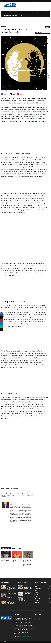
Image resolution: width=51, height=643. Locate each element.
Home (2, 24)
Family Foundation (33, 409)
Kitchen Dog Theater (14, 488)
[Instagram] (49, 1)
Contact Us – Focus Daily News (27, 0)
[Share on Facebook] (1, 314)
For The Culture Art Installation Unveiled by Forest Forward (42, 54)
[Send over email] (1, 326)
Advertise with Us (18, 0)
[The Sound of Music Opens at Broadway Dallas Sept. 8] (6, 554)
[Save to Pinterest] (1, 320)
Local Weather (14, 12)
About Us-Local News (10, 0)
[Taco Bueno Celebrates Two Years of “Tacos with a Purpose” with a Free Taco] (17, 554)
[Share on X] (1, 317)
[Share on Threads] (1, 329)
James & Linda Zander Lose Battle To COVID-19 (28, 599)
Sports (35, 12)
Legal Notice (14, 15)
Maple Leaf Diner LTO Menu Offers (41, 50)
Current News (6, 12)
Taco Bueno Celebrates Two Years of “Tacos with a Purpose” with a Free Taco (43, 40)
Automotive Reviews (7, 15)
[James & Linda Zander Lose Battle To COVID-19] (20, 599)
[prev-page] (2, 568)
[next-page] (4, 568)
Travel (19, 12)
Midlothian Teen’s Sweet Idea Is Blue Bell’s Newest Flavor (28, 587)
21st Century (32, 116)
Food (21, 15)
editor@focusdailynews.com (25, 636)
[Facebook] (47, 1)
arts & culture (7, 488)
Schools (23, 12)
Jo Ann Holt (4, 34)
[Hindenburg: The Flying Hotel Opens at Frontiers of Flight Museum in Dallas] (3, 595)
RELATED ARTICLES (6, 548)
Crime (27, 12)
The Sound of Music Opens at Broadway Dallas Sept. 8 (5, 560)
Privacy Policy (36, 0)
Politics (31, 12)
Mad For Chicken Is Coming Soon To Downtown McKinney (25, 494)
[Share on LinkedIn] (1, 323)
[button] (48, 12)
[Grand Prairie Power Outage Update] (20, 594)
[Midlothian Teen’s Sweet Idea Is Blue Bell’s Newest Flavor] (20, 587)
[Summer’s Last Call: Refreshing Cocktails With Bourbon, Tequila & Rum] (3, 587)
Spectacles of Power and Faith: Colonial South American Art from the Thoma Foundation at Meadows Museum (43, 45)
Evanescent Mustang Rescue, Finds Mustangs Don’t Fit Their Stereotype (7, 495)
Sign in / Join (3, 0)
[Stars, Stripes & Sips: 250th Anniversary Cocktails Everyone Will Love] (3, 602)
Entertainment (42, 12)
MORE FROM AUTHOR (16, 548)
